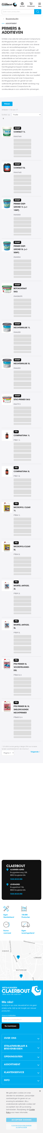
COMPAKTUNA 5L (22, 471)
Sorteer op (6, 115)
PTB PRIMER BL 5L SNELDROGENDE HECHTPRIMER (21, 709)
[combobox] (21, 11)
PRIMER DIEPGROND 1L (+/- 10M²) (20, 207)
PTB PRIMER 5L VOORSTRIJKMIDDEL (21, 667)
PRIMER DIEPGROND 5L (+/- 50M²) (20, 249)
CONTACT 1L (19, 132)
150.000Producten (26, 916)
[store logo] (9, 5)
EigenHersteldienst (8, 916)
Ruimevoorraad (7, 932)
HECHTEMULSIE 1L (22, 327)
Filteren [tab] (7, 104)
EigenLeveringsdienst (28, 932)
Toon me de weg (16, 879)
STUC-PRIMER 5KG (22, 399)
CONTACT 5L (19, 168)
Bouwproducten (12, 19)
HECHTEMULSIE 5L (22, 363)
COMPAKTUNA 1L (22, 435)
